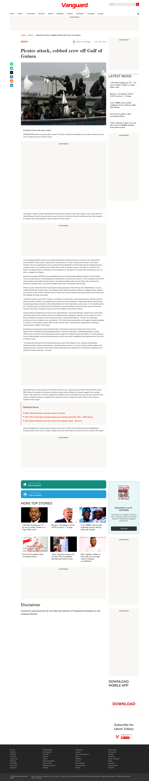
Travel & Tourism (113, 759)
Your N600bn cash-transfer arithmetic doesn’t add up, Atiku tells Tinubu (123, 104)
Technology (112, 752)
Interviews (79, 750)
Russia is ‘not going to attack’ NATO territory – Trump (121, 94)
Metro (50, 14)
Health (45, 759)
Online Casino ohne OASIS (78, 776)
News (20, 14)
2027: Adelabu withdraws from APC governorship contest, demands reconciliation (91, 557)
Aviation (13, 752)
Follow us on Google (83, 42)
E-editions (31, 14)
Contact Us (57, 776)
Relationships (80, 763)
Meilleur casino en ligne (93, 776)
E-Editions (13, 768)
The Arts (111, 754)
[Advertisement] (63, 175)
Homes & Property (49, 761)
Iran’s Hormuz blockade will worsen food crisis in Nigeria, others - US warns (53, 421)
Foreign (45, 756)
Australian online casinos (123, 776)
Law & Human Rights (82, 754)
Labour (77, 752)
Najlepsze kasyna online (108, 776)
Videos (110, 761)
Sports (70, 14)
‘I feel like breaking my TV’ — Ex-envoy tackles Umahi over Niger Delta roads (123, 84)
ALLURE (100, 14)
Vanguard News (74, 6)
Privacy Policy (65, 776)
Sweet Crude (112, 750)
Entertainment (48, 750)
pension (45, 768)
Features (46, 754)
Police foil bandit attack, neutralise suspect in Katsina (45, 413)
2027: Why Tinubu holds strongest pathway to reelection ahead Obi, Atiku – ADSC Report (59, 417)
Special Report (80, 765)
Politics (41, 14)
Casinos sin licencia (36, 778)
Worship (111, 768)
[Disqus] (63, 646)
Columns (90, 14)
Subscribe (124, 529)
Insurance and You (49, 765)
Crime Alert (14, 759)
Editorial (80, 14)
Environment (47, 752)
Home (12, 14)
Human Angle (47, 763)
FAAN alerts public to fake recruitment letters (120, 114)
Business (60, 14)
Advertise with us (47, 776)
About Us (38, 776)
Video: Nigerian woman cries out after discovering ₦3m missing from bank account (123, 125)
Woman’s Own (113, 765)
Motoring (78, 759)
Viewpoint (111, 763)
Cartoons (111, 756)
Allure (12, 750)
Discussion (13, 763)
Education (13, 765)
